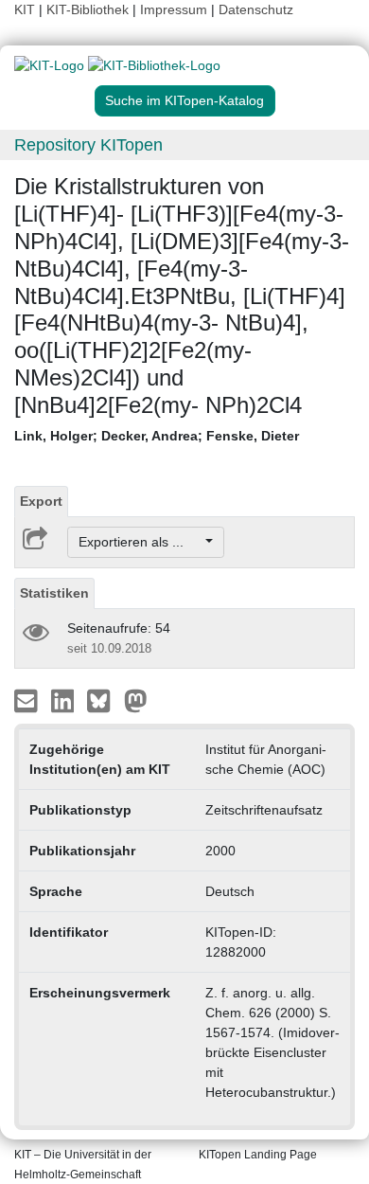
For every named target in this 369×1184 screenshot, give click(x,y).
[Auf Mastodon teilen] (136, 700)
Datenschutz (256, 9)
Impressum (173, 9)
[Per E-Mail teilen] (28, 700)
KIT (24, 9)
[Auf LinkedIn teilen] (65, 700)
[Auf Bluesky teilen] (103, 700)
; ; (156, 435)
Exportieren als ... (140, 541)
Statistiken (54, 593)
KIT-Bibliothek (89, 9)
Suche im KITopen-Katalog (184, 100)
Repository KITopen (88, 144)
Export (41, 501)
